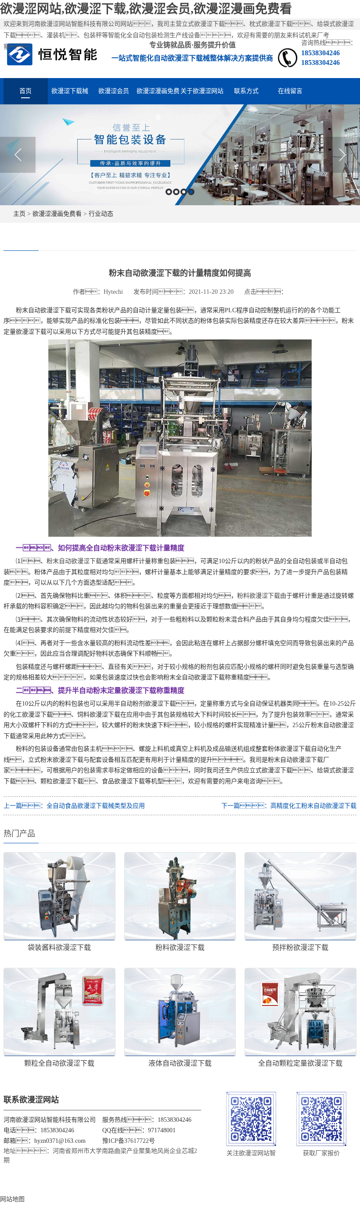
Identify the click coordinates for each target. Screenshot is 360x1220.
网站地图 (12, 1199)
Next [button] (342, 155)
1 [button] (168, 191)
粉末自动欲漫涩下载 (74, 561)
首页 (25, 91)
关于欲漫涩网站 (201, 91)
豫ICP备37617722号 (128, 1141)
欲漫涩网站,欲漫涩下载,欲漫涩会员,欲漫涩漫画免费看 (146, 9)
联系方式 (246, 91)
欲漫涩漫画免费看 (158, 96)
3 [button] (183, 191)
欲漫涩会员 (113, 91)
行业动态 (101, 213)
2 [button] (176, 191)
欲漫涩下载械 (69, 91)
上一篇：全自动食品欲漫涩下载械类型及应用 (74, 806)
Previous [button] (18, 155)
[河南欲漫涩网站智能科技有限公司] (52, 53)
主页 (19, 213)
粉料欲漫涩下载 (258, 595)
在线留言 (290, 91)
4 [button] (191, 191)
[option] (180, 154)
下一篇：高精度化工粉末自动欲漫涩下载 (288, 806)
